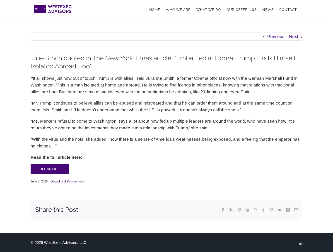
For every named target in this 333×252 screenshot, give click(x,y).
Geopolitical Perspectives (67, 181)
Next (293, 36)
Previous (276, 36)
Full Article (49, 169)
